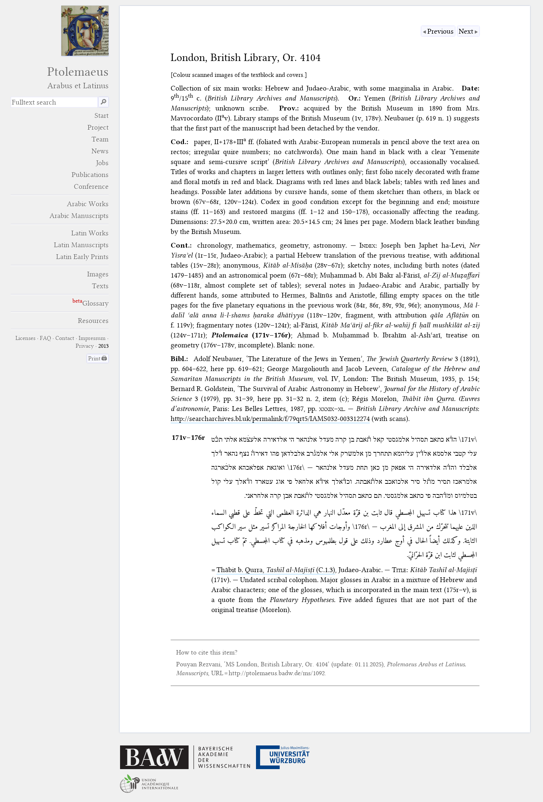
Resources (93, 320)
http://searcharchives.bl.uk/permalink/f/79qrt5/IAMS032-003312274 (270, 418)
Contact (64, 338)
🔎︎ (103, 102)
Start (102, 115)
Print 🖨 (97, 358)
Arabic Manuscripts (79, 215)
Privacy (85, 346)
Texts (100, 286)
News (100, 151)
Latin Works (90, 233)
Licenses (25, 338)
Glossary (95, 303)
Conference (91, 186)
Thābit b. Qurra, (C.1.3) (275, 569)
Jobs (102, 163)
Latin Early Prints (82, 256)
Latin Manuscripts (81, 245)
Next (466, 31)
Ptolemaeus (78, 77)
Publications (90, 174)
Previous (440, 31)
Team (100, 139)
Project (98, 127)
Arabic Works (88, 204)
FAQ (45, 338)
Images (98, 274)
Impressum (92, 338)
